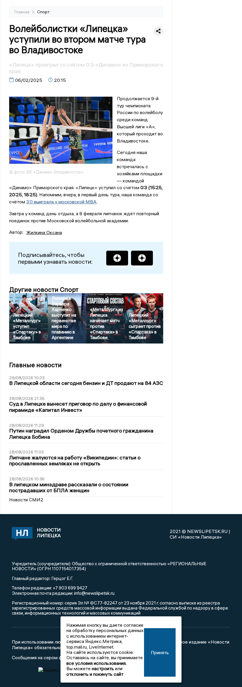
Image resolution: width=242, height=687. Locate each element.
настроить (103, 668)
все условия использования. (96, 663)
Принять (160, 652)
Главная (22, 11)
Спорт (43, 11)
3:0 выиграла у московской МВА (61, 202)
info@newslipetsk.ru (94, 593)
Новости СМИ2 (26, 500)
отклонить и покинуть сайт (94, 674)
